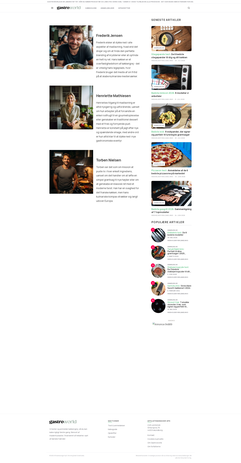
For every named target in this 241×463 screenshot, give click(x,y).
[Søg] (189, 8)
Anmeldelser (107, 8)
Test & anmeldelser (116, 425)
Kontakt (150, 435)
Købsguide (91, 8)
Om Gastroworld (154, 442)
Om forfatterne (154, 446)
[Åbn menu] (52, 8)
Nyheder (111, 437)
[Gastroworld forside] (68, 8)
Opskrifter (124, 8)
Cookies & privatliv (155, 439)
